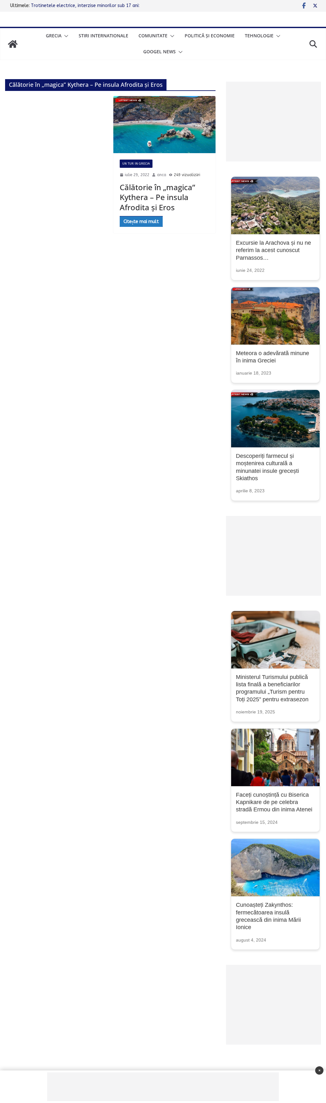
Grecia (53, 36)
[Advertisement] (273, 121)
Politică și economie (210, 36)
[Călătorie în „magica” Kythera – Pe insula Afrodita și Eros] (164, 124)
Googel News (159, 51)
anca (161, 175)
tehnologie (259, 36)
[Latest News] (12, 44)
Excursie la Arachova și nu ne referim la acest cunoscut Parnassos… (273, 250)
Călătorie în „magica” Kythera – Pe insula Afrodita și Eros (157, 197)
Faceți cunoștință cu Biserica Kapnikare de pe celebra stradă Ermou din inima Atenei (274, 802)
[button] (64, 36)
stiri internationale (103, 36)
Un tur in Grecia (136, 164)
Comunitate (152, 36)
